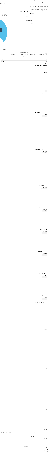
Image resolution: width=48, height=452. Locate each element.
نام (46, 81)
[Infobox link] (4, 14)
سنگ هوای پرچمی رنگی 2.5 (42, 207)
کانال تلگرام (45, 329)
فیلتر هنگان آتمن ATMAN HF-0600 (41, 112)
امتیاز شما (45, 69)
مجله (22, 432)
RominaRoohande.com (27, 446)
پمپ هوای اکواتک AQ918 (42, 251)
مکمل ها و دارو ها (33, 438)
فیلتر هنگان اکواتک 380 (43, 295)
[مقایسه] (46, 111)
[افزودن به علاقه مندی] (42, 111)
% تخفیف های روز (3, 6)
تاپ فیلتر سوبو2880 (43, 229)
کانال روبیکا (45, 429)
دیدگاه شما (45, 72)
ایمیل (46, 84)
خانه (46, 9)
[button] (44, 188)
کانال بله (46, 409)
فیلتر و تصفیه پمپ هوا (42, 9)
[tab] (27, 52)
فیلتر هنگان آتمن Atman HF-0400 (41, 149)
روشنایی (34, 433)
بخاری (34, 432)
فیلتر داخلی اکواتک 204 (43, 273)
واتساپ (46, 368)
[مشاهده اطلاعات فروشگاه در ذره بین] (9, 443)
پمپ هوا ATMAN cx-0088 (42, 185)
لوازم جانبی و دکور (33, 436)
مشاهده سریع (44, 111)
